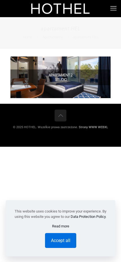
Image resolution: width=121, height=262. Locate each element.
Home (27, 37)
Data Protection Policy (88, 216)
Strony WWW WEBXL (93, 127)
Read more (60, 226)
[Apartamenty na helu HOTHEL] (60, 8)
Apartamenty (52, 37)
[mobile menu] (113, 8)
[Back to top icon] (60, 115)
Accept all (60, 240)
